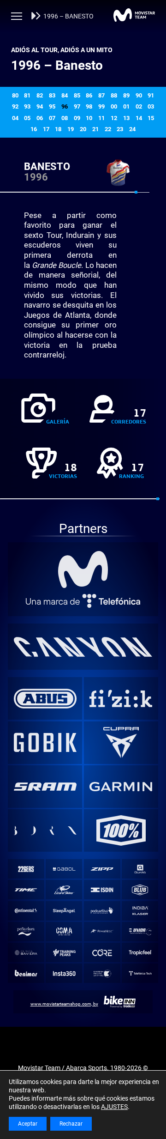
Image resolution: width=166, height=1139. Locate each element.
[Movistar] (83, 569)
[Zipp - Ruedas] (102, 869)
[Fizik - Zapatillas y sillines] (120, 698)
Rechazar (71, 1124)
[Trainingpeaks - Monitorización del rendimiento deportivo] (64, 952)
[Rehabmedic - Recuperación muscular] (102, 931)
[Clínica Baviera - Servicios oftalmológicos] (26, 952)
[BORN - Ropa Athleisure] (45, 830)
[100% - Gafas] (120, 830)
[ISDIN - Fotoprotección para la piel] (102, 890)
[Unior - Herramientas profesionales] (140, 931)
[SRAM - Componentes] (45, 786)
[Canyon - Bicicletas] (83, 647)
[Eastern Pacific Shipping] (102, 973)
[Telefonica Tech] (140, 973)
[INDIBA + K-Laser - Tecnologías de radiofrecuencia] (140, 910)
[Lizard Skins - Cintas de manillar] (64, 890)
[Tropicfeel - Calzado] (140, 952)
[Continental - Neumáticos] (26, 910)
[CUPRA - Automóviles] (120, 742)
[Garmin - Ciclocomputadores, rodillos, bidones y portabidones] (120, 786)
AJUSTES (114, 1106)
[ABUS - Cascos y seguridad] (45, 698)
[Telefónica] (83, 601)
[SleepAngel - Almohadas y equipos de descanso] (64, 910)
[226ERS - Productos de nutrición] (26, 869)
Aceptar (27, 1124)
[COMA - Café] (64, 931)
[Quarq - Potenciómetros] (140, 869)
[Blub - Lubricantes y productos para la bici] (140, 890)
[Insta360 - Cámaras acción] (64, 973)
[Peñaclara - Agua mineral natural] (26, 931)
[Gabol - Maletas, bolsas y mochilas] (64, 869)
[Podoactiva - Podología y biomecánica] (102, 910)
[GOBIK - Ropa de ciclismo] (45, 742)
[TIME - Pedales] (26, 890)
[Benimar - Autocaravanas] (26, 973)
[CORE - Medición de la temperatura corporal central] (102, 952)
